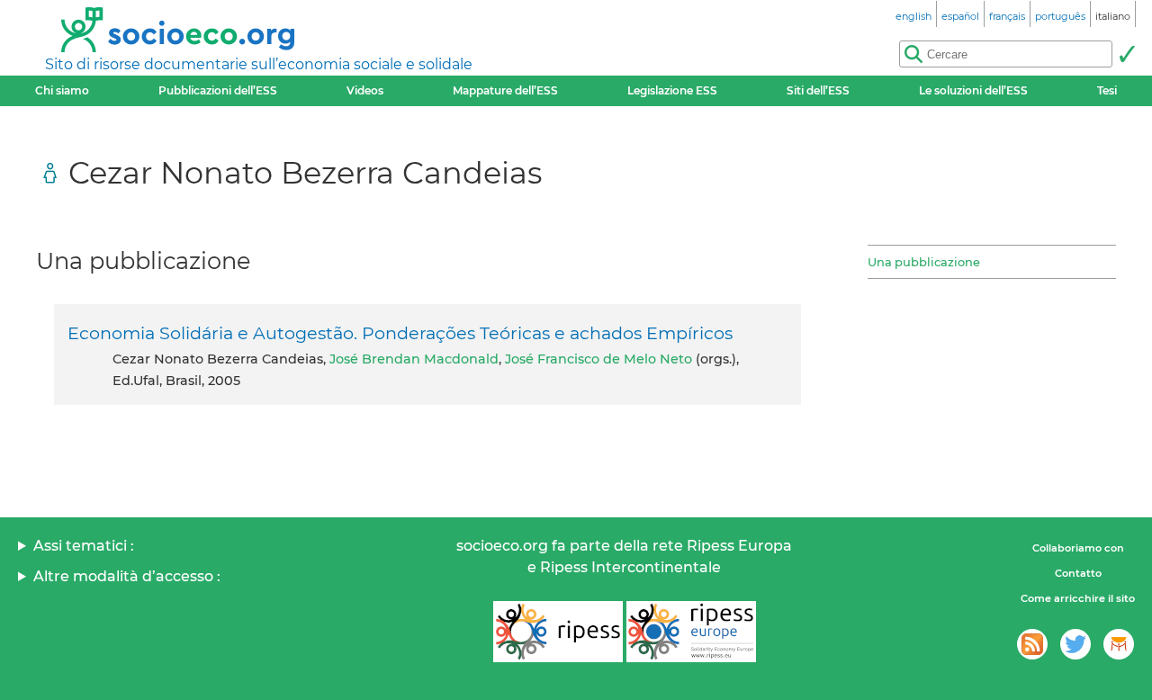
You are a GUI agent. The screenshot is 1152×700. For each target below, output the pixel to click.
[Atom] (1032, 644)
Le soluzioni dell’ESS (973, 90)
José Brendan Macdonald (414, 359)
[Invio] (1127, 54)
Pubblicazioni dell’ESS (217, 90)
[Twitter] (1075, 644)
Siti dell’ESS (818, 90)
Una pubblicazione (924, 262)
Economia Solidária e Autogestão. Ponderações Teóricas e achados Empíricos (400, 333)
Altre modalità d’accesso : (126, 576)
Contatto (1078, 573)
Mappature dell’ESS (505, 90)
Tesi (1107, 90)
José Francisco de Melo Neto (598, 359)
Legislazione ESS (672, 90)
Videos (364, 90)
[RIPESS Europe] (691, 631)
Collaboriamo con (1078, 548)
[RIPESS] (558, 631)
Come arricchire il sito (1078, 598)
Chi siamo (62, 90)
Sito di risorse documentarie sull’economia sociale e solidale (258, 64)
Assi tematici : (83, 545)
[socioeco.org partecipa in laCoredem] (1118, 644)
